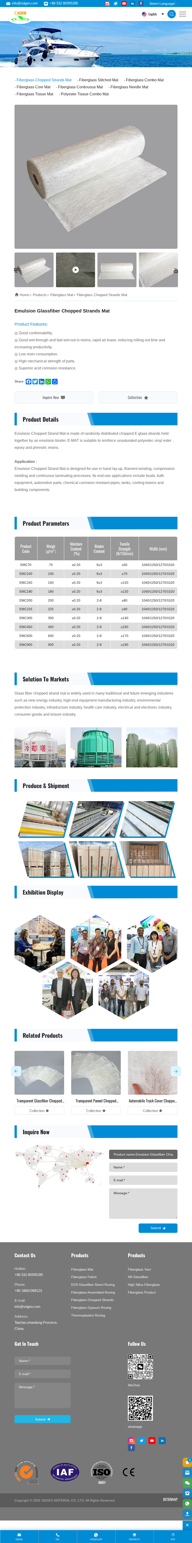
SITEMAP (170, 1499)
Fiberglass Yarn (139, 1269)
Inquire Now (51, 397)
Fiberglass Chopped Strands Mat (44, 80)
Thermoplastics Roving (88, 1315)
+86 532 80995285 (64, 3)
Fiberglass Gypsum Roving (91, 1307)
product (134, 1539)
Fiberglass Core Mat (33, 87)
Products (40, 295)
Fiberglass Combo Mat (145, 80)
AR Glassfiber (138, 1277)
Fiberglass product (142, 1292)
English (152, 13)
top (173, 1539)
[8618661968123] (187, 1503)
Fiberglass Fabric (84, 1277)
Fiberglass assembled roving (93, 1292)
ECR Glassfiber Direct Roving (93, 1284)
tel (57, 1539)
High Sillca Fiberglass (144, 1284)
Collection (135, 397)
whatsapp (96, 1539)
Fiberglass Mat (61, 295)
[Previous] (16, 271)
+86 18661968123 (28, 1291)
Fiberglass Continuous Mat (80, 87)
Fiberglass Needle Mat (129, 87)
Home (24, 295)
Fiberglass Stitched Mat (98, 80)
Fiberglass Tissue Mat (35, 94)
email (19, 1539)
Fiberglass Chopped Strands (92, 1300)
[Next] (176, 271)
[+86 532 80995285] (187, 1493)
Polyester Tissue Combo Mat (85, 94)
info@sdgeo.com (25, 3)
